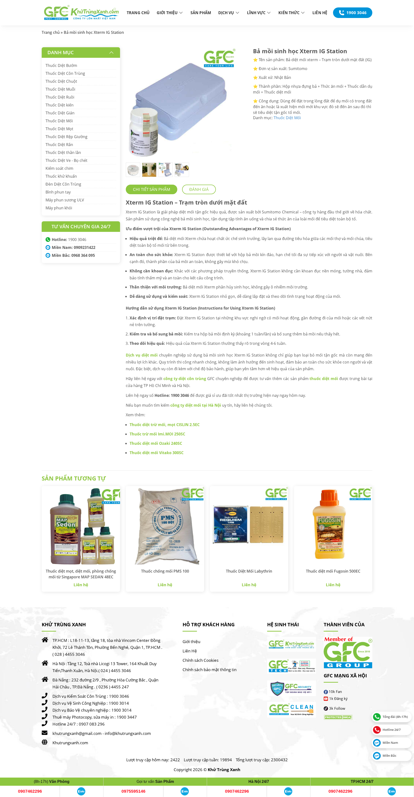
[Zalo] (81, 791)
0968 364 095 (83, 255)
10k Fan (335, 691)
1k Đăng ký (338, 698)
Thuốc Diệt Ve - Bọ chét (66, 160)
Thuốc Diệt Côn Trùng (65, 73)
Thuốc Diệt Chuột (61, 81)
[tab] (151, 189)
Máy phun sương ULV (65, 200)
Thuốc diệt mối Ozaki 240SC (156, 443)
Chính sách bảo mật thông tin (209, 669)
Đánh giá (199, 189)
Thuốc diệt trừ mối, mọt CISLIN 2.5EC (165, 424)
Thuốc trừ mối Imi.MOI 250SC (157, 434)
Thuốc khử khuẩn (61, 176)
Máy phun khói (59, 208)
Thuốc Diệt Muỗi (60, 89)
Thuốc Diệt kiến (60, 105)
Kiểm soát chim (59, 168)
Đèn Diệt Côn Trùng (63, 184)
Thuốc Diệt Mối (287, 117)
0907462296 (30, 791)
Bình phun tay (58, 192)
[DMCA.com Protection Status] (338, 717)
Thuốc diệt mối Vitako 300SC (157, 452)
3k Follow (337, 708)
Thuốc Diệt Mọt (59, 128)
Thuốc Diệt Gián (60, 113)
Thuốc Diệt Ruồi (60, 97)
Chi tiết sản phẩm (151, 189)
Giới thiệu (191, 641)
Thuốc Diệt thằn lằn (63, 152)
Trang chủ (51, 32)
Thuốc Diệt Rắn (59, 144)
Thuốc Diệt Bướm (61, 65)
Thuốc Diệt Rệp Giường (66, 136)
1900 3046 (77, 239)
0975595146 (133, 791)
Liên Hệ (190, 651)
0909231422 (84, 247)
